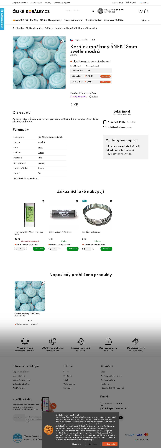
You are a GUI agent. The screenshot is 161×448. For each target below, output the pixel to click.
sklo (40, 158)
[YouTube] (120, 417)
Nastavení (76, 444)
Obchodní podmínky (32, 436)
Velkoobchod (69, 384)
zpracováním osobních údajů (34, 420)
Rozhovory (106, 384)
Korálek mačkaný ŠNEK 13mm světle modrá (27, 315)
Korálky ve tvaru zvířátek (50, 137)
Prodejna (67, 376)
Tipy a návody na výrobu (118, 154)
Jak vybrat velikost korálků (119, 150)
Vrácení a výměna (21, 384)
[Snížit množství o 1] (16, 249)
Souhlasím (111, 444)
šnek (40, 148)
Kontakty (67, 388)
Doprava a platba (20, 3)
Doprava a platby (21, 372)
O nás (66, 372)
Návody (47, 3)
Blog (103, 372)
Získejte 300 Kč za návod (112, 388)
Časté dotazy (19, 388)
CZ (93, 40)
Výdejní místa (19, 376)
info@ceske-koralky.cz (119, 127)
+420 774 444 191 (114, 10)
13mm (41, 153)
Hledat (93, 11)
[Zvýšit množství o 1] (25, 249)
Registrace (117, 3)
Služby (66, 380)
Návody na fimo (108, 380)
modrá (41, 142)
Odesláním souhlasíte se (34, 419)
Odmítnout (93, 444)
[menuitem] (20, 20)
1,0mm (41, 163)
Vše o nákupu (36, 3)
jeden (41, 168)
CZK (145, 3)
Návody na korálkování (111, 376)
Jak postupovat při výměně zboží (122, 146)
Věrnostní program (62, 3)
